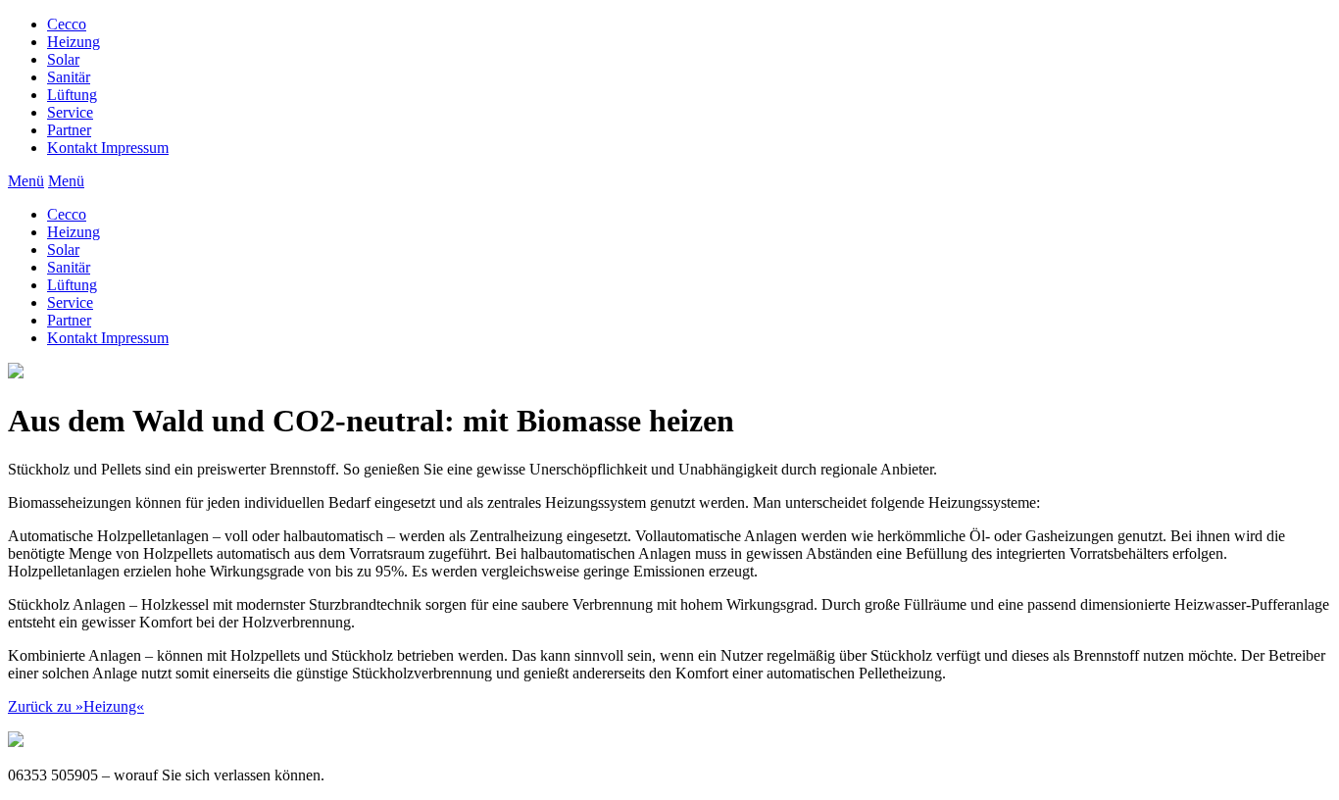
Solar (63, 59)
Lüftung (72, 94)
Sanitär (68, 77)
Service (70, 112)
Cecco (66, 24)
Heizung (73, 41)
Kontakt (108, 147)
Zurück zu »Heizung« (76, 706)
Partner (69, 130)
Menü (26, 181)
